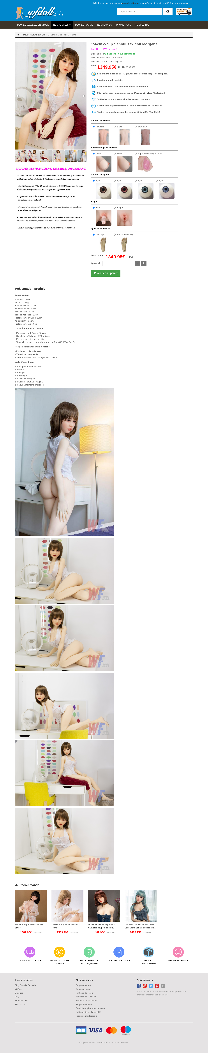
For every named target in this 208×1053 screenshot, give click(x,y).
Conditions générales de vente (90, 1008)
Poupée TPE (142, 25)
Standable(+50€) (125, 234)
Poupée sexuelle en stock (33, 25)
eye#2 (120, 180)
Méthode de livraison (86, 996)
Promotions (123, 25)
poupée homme (84, 25)
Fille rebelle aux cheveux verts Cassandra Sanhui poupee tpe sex (139, 926)
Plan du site (20, 1004)
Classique (100, 234)
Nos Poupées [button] (61, 25)
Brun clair (142, 126)
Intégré (120, 207)
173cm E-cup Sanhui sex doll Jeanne (65, 926)
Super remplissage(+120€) (150, 153)
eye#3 (141, 180)
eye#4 (162, 180)
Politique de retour (84, 993)
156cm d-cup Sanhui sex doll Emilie (29, 926)
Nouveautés (104, 25)
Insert (98, 207)
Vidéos (18, 989)
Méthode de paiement (86, 1000)
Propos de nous (83, 985)
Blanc (119, 126)
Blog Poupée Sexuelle (25, 985)
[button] (17, 95)
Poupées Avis (21, 1000)
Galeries (19, 993)
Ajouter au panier (107, 273)
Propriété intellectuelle (86, 1016)
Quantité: (96, 263)
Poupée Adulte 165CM (34, 34)
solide (119, 153)
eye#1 (99, 180)
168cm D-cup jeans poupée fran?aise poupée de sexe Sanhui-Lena (101, 926)
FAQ (17, 996)
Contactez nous (83, 989)
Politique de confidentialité (88, 1012)
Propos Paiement (84, 1004)
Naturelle (100, 126)
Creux (98, 153)
